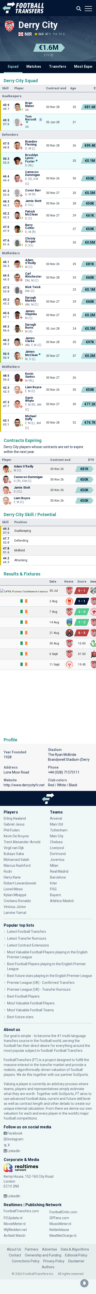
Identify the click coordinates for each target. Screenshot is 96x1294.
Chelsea (56, 842)
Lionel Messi (13, 889)
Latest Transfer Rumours (26, 938)
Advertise (49, 1249)
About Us (14, 1249)
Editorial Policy (76, 1255)
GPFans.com (59, 1218)
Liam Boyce (33, 387)
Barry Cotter (29, 226)
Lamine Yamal (15, 913)
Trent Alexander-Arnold (22, 842)
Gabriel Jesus (14, 824)
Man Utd (56, 824)
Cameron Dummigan (32, 173)
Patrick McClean (31, 213)
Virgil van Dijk (14, 848)
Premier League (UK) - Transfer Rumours (39, 989)
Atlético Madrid (62, 901)
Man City (57, 836)
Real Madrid (59, 871)
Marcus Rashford (17, 865)
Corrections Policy (26, 1261)
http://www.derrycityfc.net (24, 785)
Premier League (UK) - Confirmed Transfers (41, 983)
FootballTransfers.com (21, 1211)
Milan (54, 865)
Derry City (38, 25)
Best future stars (20, 1017)
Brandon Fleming (31, 143)
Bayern (55, 895)
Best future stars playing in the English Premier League (49, 976)
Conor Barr (33, 190)
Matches (33, 66)
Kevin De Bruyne (16, 836)
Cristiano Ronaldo (17, 901)
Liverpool (57, 848)
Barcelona (58, 877)
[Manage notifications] (84, 1283)
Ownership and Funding (43, 1255)
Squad (13, 66)
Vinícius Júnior (15, 907)
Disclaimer (76, 1261)
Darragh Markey (30, 299)
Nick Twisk (33, 287)
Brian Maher (29, 104)
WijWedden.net (15, 1230)
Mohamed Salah (16, 860)
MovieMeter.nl (15, 1224)
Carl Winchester (33, 275)
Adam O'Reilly (30, 262)
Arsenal (56, 818)
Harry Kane (12, 877)
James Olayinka (31, 313)
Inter (53, 883)
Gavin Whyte (29, 399)
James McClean (31, 353)
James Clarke (30, 340)
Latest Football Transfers (26, 932)
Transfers (57, 66)
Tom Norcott (30, 118)
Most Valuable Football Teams (30, 1010)
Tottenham (58, 830)
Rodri (8, 871)
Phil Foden (12, 830)
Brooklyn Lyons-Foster (31, 158)
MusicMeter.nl (60, 1224)
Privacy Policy (53, 1261)
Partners (31, 1249)
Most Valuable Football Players (31, 1003)
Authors (48, 1267)
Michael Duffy (30, 418)
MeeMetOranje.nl (62, 1236)
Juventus (57, 860)
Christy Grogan (30, 240)
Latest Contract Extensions (28, 945)
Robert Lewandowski (20, 883)
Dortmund (58, 854)
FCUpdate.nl (13, 1218)
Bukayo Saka (14, 854)
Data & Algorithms (75, 1249)
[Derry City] (9, 26)
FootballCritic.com (63, 1212)
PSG (53, 889)
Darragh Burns (30, 326)
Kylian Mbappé (15, 895)
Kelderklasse (59, 1230)
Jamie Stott (33, 201)
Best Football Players (23, 996)
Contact (15, 1255)
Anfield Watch (14, 1236)
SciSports (80, 1075)
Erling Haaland (15, 818)
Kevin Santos (30, 375)
